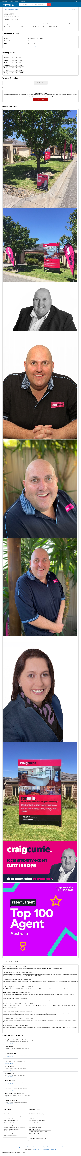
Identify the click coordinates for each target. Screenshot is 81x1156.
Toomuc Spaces (9, 1046)
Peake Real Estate (9, 1066)
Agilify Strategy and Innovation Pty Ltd (37, 1138)
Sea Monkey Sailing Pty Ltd (13, 1125)
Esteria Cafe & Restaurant (11, 1120)
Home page (4, 1)
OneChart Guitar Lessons (12, 1116)
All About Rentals (9, 1073)
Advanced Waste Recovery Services (14, 1127)
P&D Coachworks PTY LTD (35, 1127)
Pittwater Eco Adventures (12, 1113)
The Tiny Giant (8, 1118)
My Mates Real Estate (10, 1053)
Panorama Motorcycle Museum (36, 1116)
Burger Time (32, 1118)
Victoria (6, 9)
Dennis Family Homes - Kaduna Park (14, 1093)
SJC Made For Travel (11, 1122)
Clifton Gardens (10, 1135)
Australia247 (9, 4)
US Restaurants (45, 1149)
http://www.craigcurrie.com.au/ (35, 46)
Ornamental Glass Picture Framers (36, 1122)
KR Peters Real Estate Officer (12, 1087)
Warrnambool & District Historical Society (38, 1131)
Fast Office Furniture (33, 1136)
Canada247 (54, 1149)
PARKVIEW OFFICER (11, 1100)
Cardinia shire (11, 9)
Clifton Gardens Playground (13, 1133)
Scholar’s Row (8, 1060)
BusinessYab (36, 1149)
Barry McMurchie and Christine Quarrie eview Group (19, 1040)
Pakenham (16, 9)
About (16, 1)
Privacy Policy (41, 1147)
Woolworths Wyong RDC (34, 1129)
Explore (11, 1)
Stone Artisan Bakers (33, 1125)
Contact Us (22, 1)
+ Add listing (27, 1147)
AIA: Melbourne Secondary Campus (37, 1120)
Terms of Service (51, 1147)
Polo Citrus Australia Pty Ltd (35, 1133)
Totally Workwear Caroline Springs (36, 1113)
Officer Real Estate (10, 1080)
